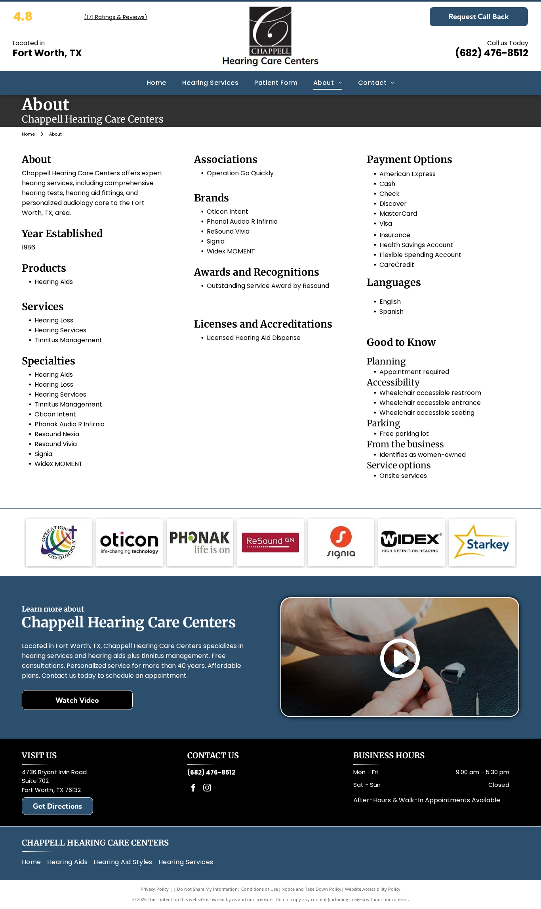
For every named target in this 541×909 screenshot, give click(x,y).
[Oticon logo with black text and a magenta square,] (129, 542)
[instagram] (207, 789)
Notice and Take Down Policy (311, 889)
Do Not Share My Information (207, 889)
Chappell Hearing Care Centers (95, 843)
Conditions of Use (259, 889)
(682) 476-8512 (491, 52)
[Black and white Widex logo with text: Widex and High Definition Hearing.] (411, 542)
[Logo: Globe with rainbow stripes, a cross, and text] (59, 542)
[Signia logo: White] (341, 542)
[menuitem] (156, 82)
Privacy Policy (155, 889)
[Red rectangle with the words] (270, 542)
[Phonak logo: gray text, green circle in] (200, 542)
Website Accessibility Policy (372, 889)
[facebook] (193, 789)
